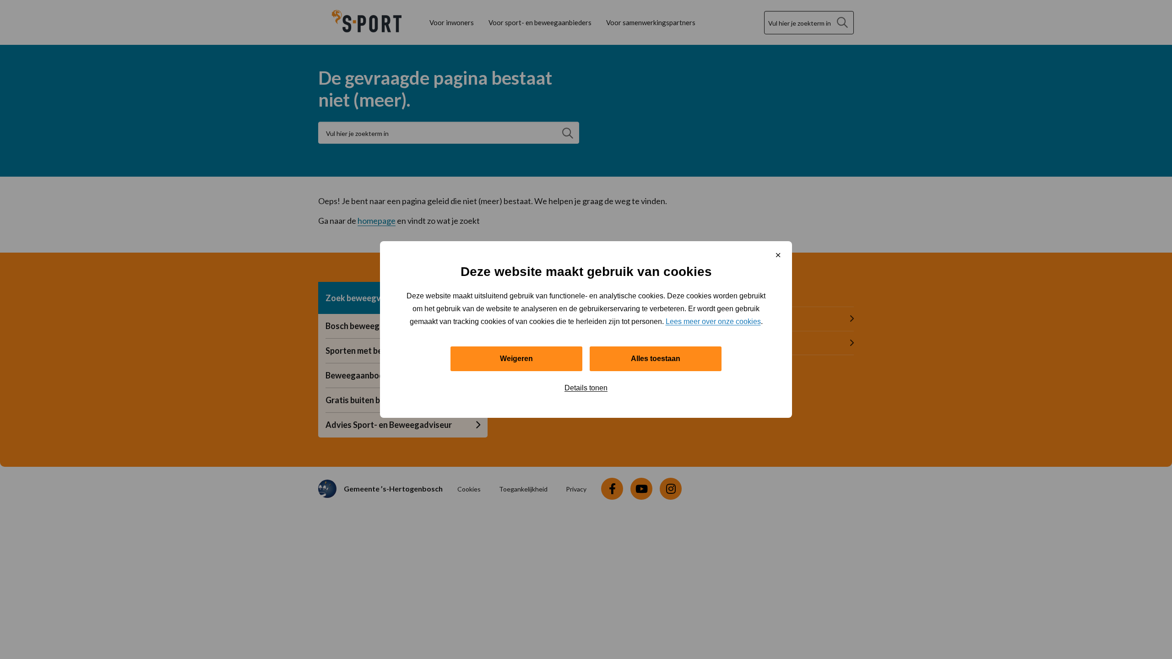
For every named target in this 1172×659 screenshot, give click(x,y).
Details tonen (586, 388)
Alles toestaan (655, 358)
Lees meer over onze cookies (713, 321)
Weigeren (516, 358)
